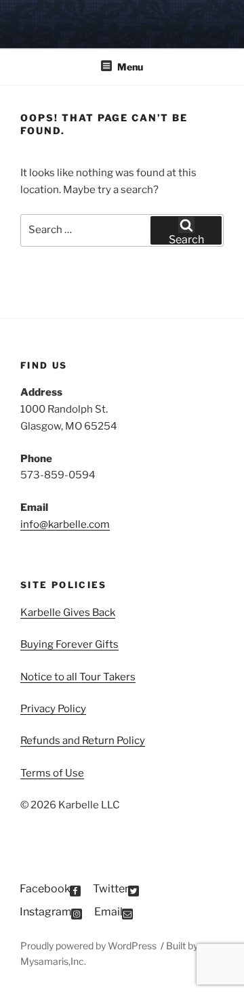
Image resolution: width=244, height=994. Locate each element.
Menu (130, 67)
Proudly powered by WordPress (89, 945)
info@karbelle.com (65, 524)
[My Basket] (216, 22)
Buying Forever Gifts (69, 644)
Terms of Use (52, 773)
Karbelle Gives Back (67, 612)
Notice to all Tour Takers (78, 677)
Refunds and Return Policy (82, 740)
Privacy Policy (53, 709)
